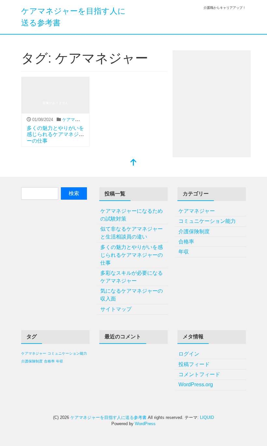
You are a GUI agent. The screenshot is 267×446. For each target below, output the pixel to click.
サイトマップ (116, 309)
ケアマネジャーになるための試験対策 (131, 215)
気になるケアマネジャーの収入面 (131, 294)
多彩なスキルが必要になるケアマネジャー (131, 277)
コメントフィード (199, 374)
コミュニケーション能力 (207, 221)
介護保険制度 (194, 231)
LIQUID (207, 417)
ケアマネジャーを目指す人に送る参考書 (108, 417)
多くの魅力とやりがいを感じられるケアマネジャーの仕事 (55, 134)
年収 (183, 251)
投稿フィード (194, 364)
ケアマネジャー (77, 119)
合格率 (186, 241)
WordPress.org (195, 384)
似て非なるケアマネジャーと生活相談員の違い (131, 232)
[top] (133, 163)
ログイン (188, 354)
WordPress (145, 423)
